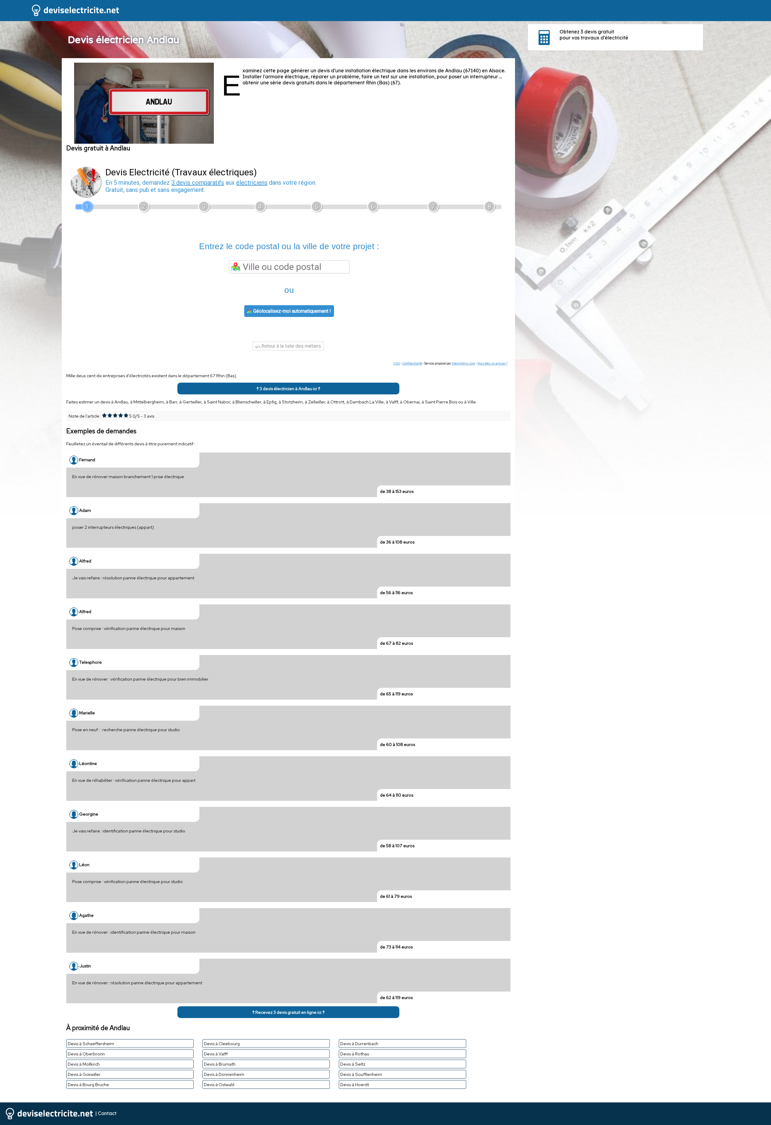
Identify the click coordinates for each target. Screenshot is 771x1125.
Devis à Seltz (352, 1064)
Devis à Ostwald (219, 1084)
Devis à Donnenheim (224, 1074)
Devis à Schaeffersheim (91, 1043)
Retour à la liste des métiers (290, 346)
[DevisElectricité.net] (60, 15)
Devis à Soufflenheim (361, 1074)
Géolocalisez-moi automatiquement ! (291, 311)
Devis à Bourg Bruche (88, 1084)
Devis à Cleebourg (222, 1043)
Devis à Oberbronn (86, 1054)
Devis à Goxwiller (84, 1074)
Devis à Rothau (354, 1054)
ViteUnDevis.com (463, 363)
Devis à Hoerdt (354, 1084)
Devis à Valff (216, 1054)
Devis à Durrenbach (359, 1043)
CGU (396, 363)
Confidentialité (412, 363)
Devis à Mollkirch (84, 1064)
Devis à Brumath (220, 1064)
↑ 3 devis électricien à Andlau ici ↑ (288, 388)
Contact (107, 1113)
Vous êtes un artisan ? (492, 363)
